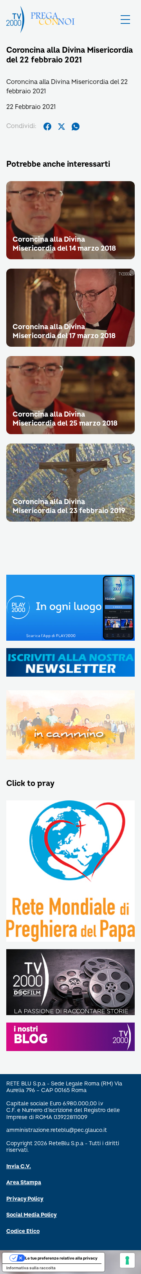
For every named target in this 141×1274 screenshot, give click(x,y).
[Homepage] (15, 19)
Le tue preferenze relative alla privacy (61, 1258)
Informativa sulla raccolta (31, 1267)
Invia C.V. (18, 1166)
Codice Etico (23, 1231)
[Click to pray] (70, 871)
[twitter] (61, 126)
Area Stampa (23, 1182)
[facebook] (47, 126)
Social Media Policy (31, 1215)
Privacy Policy (24, 1199)
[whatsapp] (75, 126)
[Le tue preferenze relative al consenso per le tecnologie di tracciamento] (127, 1260)
